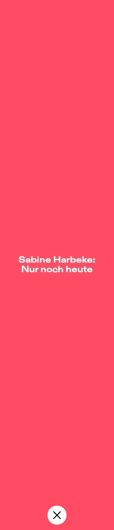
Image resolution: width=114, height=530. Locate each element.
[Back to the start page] (57, 515)
